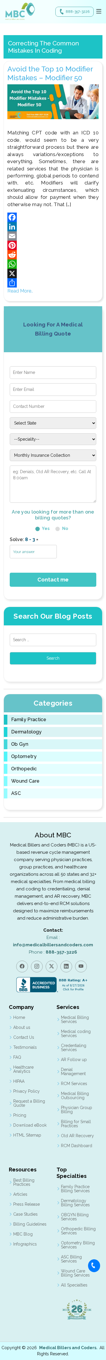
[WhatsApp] (53, 264)
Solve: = (24, 539)
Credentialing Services (73, 1047)
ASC (16, 793)
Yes (45, 528)
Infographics (25, 1244)
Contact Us (23, 1037)
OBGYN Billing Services (75, 1217)
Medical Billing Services (75, 1019)
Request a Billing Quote (29, 1103)
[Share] (53, 283)
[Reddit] (53, 254)
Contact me (53, 579)
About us (21, 1027)
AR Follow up (74, 1060)
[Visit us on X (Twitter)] (51, 966)
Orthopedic (24, 768)
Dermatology (26, 732)
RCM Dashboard (76, 1146)
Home (19, 1017)
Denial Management (73, 1072)
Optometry (24, 756)
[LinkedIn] (53, 226)
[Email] (53, 236)
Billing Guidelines (30, 1224)
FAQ (17, 1057)
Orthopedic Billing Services (78, 1231)
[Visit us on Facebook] (22, 966)
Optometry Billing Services (78, 1245)
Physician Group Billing (76, 1110)
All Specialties (74, 1285)
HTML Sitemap (27, 1135)
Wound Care (25, 781)
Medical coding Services (76, 1033)
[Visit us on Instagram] (37, 966)
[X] (53, 273)
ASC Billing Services (71, 1259)
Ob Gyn (19, 744)
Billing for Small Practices (76, 1124)
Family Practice (29, 719)
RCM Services (74, 1084)
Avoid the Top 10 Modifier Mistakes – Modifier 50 (50, 73)
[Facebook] (53, 217)
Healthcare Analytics (23, 1069)
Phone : (53, 952)
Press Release (26, 1204)
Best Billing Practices (23, 1182)
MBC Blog (23, 1234)
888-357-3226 (78, 12)
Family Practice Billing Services (75, 1189)
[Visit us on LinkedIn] (66, 966)
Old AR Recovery (77, 1136)
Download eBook (30, 1125)
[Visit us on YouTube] (81, 966)
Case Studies (25, 1214)
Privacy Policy (26, 1091)
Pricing (19, 1115)
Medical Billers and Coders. (68, 1347)
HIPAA (18, 1081)
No (64, 528)
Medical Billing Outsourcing (75, 1096)
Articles (20, 1194)
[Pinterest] (53, 245)
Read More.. (20, 291)
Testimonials (25, 1047)
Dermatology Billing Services (75, 1203)
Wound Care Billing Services (75, 1273)
